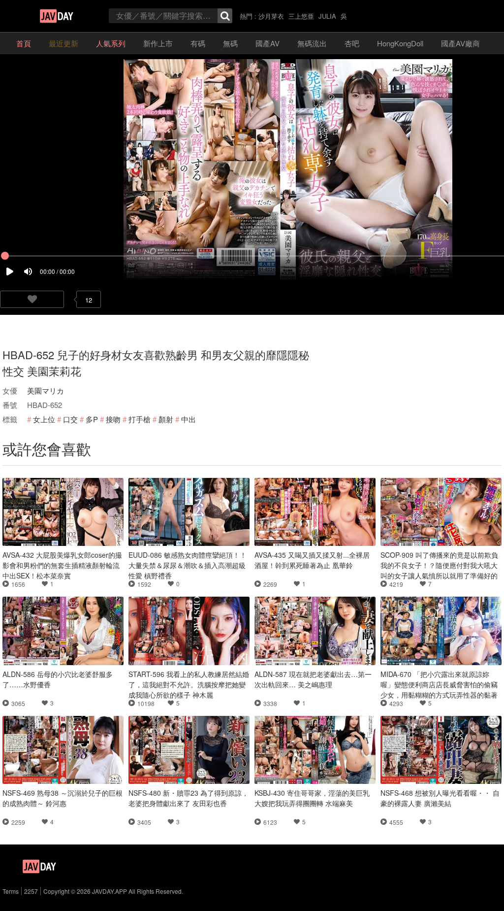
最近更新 (63, 43)
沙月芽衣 (271, 16)
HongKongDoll (400, 43)
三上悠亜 (301, 16)
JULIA (327, 16)
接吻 (113, 419)
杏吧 (352, 43)
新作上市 (158, 43)
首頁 (23, 43)
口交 (70, 419)
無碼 (230, 43)
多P (92, 419)
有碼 (197, 43)
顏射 (165, 419)
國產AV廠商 (460, 43)
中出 (188, 419)
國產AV (267, 43)
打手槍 (139, 419)
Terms (10, 891)
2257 (31, 891)
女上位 (44, 419)
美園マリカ (45, 390)
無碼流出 (312, 43)
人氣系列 (111, 43)
